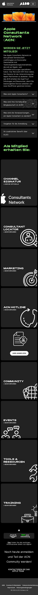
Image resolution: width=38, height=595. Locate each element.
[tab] (19, 94)
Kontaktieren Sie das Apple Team (19, 570)
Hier (9, 542)
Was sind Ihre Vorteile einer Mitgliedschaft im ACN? (14, 103)
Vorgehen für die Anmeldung (15, 124)
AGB (3, 585)
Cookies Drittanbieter (13, 585)
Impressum (11, 587)
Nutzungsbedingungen (24, 587)
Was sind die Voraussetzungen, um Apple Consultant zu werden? (17, 114)
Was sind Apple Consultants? (15, 94)
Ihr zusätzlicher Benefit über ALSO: (15, 133)
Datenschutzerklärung (30, 585)
